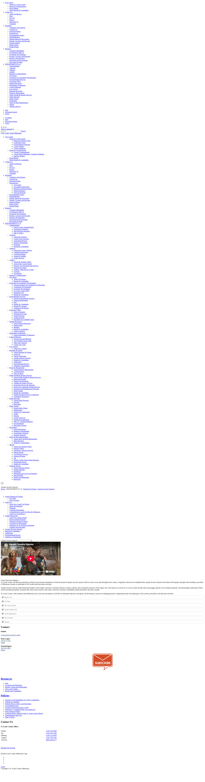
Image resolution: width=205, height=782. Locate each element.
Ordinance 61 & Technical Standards (21, 525)
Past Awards (8, 618)
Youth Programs (19, 316)
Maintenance (18, 410)
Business (8, 49)
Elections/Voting (14, 31)
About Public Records (21, 400)
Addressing (17, 362)
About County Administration (24, 227)
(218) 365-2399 (51, 733)
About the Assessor (20, 237)
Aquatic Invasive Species (22, 358)
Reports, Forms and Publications (16, 687)
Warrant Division (19, 456)
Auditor (12, 72)
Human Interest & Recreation (19, 39)
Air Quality (17, 185)
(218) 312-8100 (51, 735)
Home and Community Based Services (27, 387)
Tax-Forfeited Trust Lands (22, 341)
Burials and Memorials (21, 477)
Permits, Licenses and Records (19, 41)
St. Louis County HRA (21, 291)
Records (16, 402)
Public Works (13, 99)
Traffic (16, 414)
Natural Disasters (19, 191)
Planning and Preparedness (23, 189)
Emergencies (13, 33)
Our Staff (12, 498)
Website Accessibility (12, 702)
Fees (15, 302)
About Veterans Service (22, 468)
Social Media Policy (12, 706)
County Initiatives (20, 148)
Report (11, 20)
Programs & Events (20, 314)
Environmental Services (17, 79)
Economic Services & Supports (24, 385)
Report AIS (8, 597)
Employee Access (8, 748)
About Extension (19, 312)
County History (19, 146)
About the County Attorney (23, 250)
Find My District (19, 156)
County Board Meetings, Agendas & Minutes (29, 154)
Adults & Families (20, 256)
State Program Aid (10, 610)
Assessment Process (20, 241)
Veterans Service (15, 106)
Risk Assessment (10, 605)
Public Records (14, 97)
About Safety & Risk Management (25, 439)
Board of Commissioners (17, 6)
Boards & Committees (21, 246)
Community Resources (21, 397)
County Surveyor (19, 418)
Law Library (13, 89)
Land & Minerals (15, 87)
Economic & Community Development (22, 78)
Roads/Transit (14, 47)
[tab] (102, 597)
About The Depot (20, 279)
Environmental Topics (16, 35)
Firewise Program (20, 193)
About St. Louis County (17, 4)
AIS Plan (7, 601)
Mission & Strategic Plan (22, 141)
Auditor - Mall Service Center (24, 270)
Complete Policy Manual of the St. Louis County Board (24, 713)
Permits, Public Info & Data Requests (26, 460)
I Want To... (9, 12)
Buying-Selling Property (17, 520)
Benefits (16, 327)
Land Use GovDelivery (17, 514)
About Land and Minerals (22, 339)
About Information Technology (24, 335)
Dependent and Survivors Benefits (25, 473)
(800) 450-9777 (51, 740)
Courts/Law (13, 29)
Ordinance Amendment (21, 366)
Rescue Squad (18, 452)
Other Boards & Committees (19, 10)
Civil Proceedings (20, 254)
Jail (15, 458)
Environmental (19, 423)
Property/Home (14, 43)
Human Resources (15, 83)
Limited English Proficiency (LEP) (17, 708)
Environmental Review (21, 364)
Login (3, 767)
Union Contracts (19, 331)
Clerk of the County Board (23, 264)
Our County (9, 3)
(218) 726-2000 (51, 731)
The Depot (13, 76)
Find (10, 16)
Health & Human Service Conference (26, 395)
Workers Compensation (21, 443)
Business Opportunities (21, 431)
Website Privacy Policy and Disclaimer (18, 704)
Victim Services (19, 258)
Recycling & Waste (15, 62)
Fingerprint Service (20, 462)
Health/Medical (14, 37)
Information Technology (17, 85)
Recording (17, 404)
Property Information (21, 243)
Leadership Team (19, 143)
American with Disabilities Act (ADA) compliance (22, 700)
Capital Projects (19, 372)
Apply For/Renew (15, 14)
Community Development (22, 287)
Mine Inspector (19, 441)
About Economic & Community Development (29, 285)
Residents (8, 26)
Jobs (6, 110)
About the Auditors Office (22, 262)
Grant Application (10, 614)
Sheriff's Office (19, 448)
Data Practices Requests (22, 231)
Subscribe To (13, 22)
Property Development (17, 58)
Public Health (18, 391)
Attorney (12, 70)
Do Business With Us (16, 53)
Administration (14, 66)
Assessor (12, 68)
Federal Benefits (19, 470)
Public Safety (13, 45)
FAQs (7, 114)
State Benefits (18, 475)
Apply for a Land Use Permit (19, 504)
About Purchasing (20, 429)
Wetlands (12, 508)
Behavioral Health (20, 379)
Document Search (11, 112)
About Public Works (20, 408)
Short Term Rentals (15, 506)
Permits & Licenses (20, 306)
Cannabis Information (16, 51)
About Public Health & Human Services (27, 377)
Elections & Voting (20, 268)
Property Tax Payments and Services (26, 266)
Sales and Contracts (20, 343)
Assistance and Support (17, 28)
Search (23, 131)
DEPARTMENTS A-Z (13, 64)
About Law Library (20, 348)
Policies (16, 416)
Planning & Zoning (15, 91)
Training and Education (17, 527)
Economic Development (17, 54)
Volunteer (12, 24)
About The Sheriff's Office (23, 447)
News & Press (18, 373)
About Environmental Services (24, 298)
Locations (8, 118)
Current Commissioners (22, 152)
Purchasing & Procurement (18, 60)
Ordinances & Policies (21, 308)
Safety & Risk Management (18, 103)
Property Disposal (20, 435)
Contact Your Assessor (21, 239)
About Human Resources (22, 323)
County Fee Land (20, 345)
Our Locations (14, 500)
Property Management (16, 93)
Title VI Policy (19, 233)
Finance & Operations (21, 381)
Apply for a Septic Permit (18, 518)
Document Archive (20, 425)
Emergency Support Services (23, 450)
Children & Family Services (23, 383)
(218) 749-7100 (51, 738)
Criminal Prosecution (21, 252)
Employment (18, 325)
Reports (7, 622)
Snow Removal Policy (12, 711)
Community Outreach (21, 433)
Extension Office (15, 81)
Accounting (18, 273)
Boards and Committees (13, 691)
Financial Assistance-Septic (18, 521)
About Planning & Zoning (22, 352)
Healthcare (17, 472)
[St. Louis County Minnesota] (11, 133)
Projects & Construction (22, 412)
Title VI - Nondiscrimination (23, 422)
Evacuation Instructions (21, 187)
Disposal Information (21, 300)
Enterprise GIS (19, 293)
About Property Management (23, 370)
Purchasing (13, 101)
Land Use (17, 354)
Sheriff (11, 104)
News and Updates (11, 689)
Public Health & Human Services (20, 95)
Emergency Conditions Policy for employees (20, 709)
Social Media (13, 8)
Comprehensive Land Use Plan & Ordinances (24, 512)
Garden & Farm (19, 318)
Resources (17, 479)
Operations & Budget (21, 229)
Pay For (12, 18)
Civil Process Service (21, 454)
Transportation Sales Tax (13, 715)
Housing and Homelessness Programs (26, 389)
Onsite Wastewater (20, 356)
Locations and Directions (13, 685)
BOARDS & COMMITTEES (24, 320)
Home (3, 489)
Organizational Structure (22, 144)
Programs (17, 245)
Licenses (17, 271)
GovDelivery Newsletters (18, 523)
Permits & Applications (21, 420)
